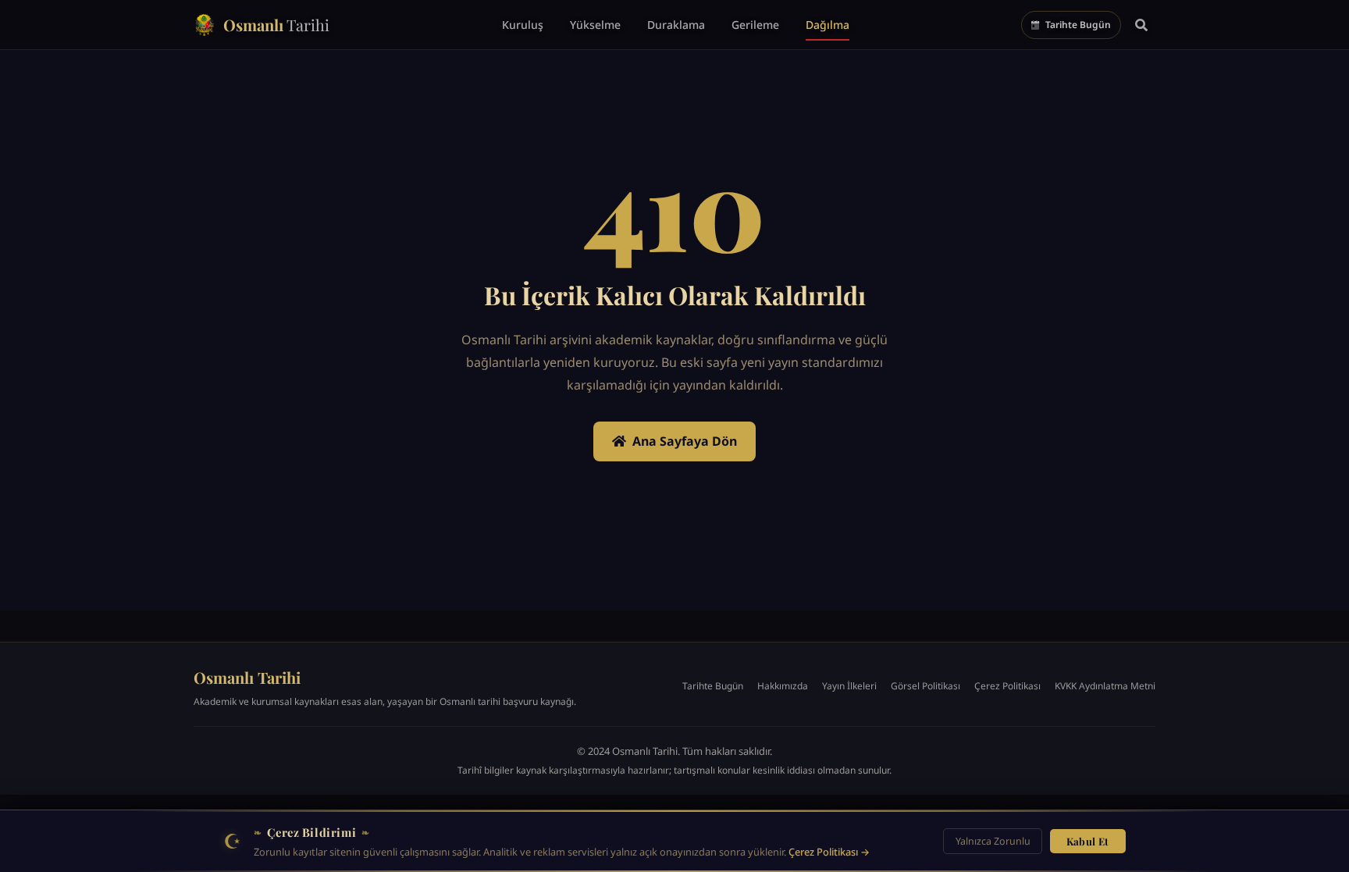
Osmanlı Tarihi (247, 677)
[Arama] (1141, 25)
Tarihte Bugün (712, 685)
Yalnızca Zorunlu (993, 841)
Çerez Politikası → (829, 852)
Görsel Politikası (925, 685)
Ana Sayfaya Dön (684, 441)
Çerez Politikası (1007, 685)
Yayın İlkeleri (849, 685)
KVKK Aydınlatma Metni (1105, 685)
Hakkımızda (782, 685)
